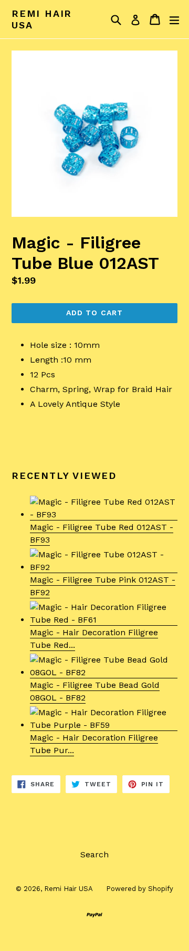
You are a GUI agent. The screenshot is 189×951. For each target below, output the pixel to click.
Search (94, 854)
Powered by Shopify (139, 889)
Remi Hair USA (42, 19)
